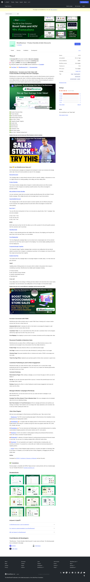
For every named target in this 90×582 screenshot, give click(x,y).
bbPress (72, 565)
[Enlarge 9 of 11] (54, 497)
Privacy (6, 567)
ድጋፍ (79, 50)
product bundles (73, 79)
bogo (72, 74)
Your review (61, 104)
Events (55, 563)
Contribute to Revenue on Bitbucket (28, 458)
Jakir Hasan (14, 548)
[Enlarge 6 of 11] (54, 487)
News (6, 563)
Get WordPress (84, 2)
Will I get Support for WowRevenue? (17, 532)
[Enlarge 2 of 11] (38, 476)
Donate (56, 565)
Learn (38, 561)
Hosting (6, 565)
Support (39, 563)
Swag (55, 567)
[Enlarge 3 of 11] (54, 476)
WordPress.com (73, 561)
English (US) (78, 71)
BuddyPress (73, 567)
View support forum (63, 115)
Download (77, 44)
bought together (77, 74)
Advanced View (62, 82)
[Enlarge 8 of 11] (38, 497)
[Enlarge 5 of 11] (38, 487)
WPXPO (20, 45)
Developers (39, 565)
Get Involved (56, 561)
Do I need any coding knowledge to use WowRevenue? (22, 528)
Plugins (22, 565)
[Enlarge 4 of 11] (22, 487)
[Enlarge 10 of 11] (22, 508)
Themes (22, 563)
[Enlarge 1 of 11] (22, 476)
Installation (25, 50)
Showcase (23, 561)
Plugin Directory (8, 6)
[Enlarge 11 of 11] (38, 508)
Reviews (19, 50)
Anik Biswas (38, 545)
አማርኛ (18, 574)
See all (79, 104)
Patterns (23, 567)
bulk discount (77, 76)
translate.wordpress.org (29, 467)
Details (12, 50)
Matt (71, 563)
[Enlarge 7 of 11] (22, 497)
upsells (78, 79)
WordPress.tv (40, 567)
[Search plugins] (18, 14)
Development (34, 50)
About (6, 561)
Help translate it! (54, 9)
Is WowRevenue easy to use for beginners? (19, 524)
